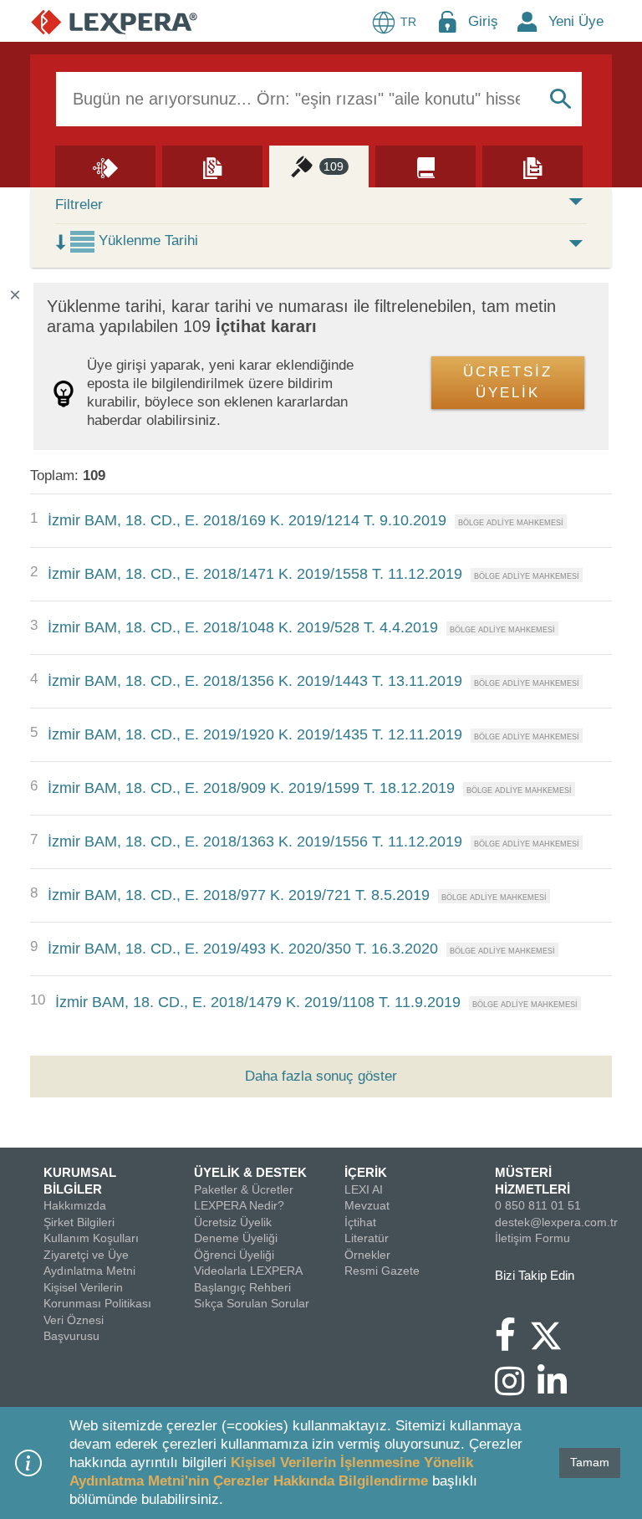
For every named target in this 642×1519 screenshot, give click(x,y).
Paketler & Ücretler (243, 1189)
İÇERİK (365, 1172)
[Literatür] (425, 165)
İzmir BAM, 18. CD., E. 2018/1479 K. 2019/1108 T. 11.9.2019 (258, 1002)
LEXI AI (363, 1189)
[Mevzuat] (212, 165)
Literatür (366, 1238)
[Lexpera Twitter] (552, 1333)
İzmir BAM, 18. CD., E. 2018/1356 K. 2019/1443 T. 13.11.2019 (255, 681)
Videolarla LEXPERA (248, 1270)
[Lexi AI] (105, 165)
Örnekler (367, 1254)
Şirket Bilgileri (79, 1222)
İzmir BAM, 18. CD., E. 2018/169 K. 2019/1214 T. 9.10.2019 (247, 520)
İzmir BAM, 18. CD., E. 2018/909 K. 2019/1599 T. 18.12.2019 (251, 788)
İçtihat (360, 1222)
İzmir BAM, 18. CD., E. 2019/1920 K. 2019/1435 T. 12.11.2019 (255, 734)
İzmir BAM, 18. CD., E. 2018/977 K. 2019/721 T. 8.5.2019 (239, 895)
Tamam (589, 1462)
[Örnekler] (532, 165)
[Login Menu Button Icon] (447, 21)
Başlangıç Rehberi (242, 1287)
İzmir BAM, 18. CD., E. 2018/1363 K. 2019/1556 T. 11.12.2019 (255, 841)
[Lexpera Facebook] (512, 1342)
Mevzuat (367, 1205)
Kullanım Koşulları (91, 1238)
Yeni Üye (576, 21)
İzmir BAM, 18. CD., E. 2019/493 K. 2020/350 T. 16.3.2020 (243, 948)
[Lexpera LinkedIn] (559, 1389)
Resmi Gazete (382, 1270)
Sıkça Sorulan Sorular (251, 1303)
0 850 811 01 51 (538, 1205)
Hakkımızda (74, 1205)
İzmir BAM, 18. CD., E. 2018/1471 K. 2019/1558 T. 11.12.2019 (255, 573)
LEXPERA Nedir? (239, 1205)
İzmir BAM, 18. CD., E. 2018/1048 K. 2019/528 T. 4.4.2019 (243, 627)
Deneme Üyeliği (236, 1238)
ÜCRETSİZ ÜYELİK (508, 382)
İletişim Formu (532, 1238)
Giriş (483, 21)
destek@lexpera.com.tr (556, 1222)
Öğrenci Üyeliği (234, 1254)
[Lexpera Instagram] (516, 1389)
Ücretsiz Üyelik (233, 1222)
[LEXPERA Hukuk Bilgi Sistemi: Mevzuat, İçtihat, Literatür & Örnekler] (114, 21)
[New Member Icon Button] (527, 21)
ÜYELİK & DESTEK (250, 1172)
